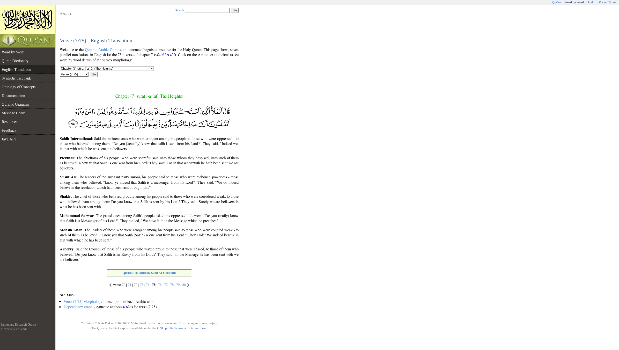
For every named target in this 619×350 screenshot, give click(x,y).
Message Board (13, 112)
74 (147, 285)
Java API (9, 138)
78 (172, 285)
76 (160, 285)
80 (184, 285)
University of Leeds (14, 329)
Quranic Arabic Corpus (103, 49)
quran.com (162, 323)
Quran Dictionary (15, 60)
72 (135, 285)
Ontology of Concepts (19, 86)
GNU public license (170, 328)
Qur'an (556, 2)
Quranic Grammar (15, 104)
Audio (591, 2)
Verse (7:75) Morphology (83, 301)
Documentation (13, 95)
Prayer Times (607, 2)
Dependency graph (78, 306)
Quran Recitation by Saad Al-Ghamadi (149, 272)
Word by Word (13, 51)
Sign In (68, 14)
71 (129, 285)
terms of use (198, 328)
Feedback (9, 130)
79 (178, 285)
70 (123, 285)
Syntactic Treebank (16, 77)
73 (141, 285)
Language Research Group (18, 324)
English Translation (16, 69)
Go (94, 74)
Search (179, 10)
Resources (9, 121)
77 (166, 285)
